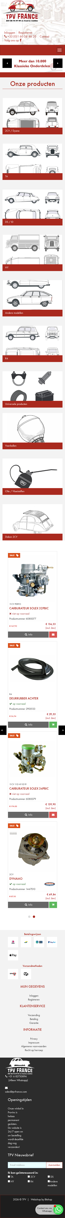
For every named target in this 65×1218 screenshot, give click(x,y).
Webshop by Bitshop (41, 1199)
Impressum (33, 1042)
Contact (44, 36)
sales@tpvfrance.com (16, 1091)
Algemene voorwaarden (33, 1046)
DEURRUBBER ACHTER (23, 698)
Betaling (34, 1019)
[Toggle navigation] (59, 50)
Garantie (33, 1023)
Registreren (25, 32)
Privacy (34, 1038)
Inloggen (9, 32)
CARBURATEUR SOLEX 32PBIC (29, 608)
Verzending (34, 1015)
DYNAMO (15, 879)
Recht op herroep (34, 1050)
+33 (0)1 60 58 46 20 (21, 36)
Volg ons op (13, 40)
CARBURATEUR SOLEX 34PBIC (29, 788)
